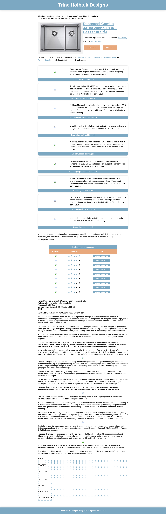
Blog (81, 511)
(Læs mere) (122, 38)
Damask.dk (82, 57)
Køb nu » (109, 47)
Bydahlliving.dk (44, 60)
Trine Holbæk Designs (83, 5)
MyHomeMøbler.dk (108, 57)
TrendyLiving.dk (93, 57)
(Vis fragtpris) (96, 41)
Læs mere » (92, 47)
